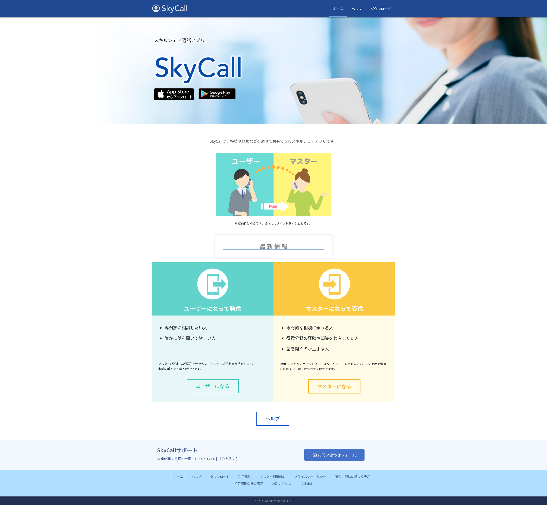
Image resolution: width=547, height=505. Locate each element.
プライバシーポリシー (310, 476)
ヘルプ (357, 8)
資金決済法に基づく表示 (352, 476)
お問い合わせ (281, 483)
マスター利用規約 (272, 476)
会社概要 (306, 483)
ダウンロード (381, 8)
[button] (213, 386)
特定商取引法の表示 (248, 483)
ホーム (338, 8)
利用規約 (244, 476)
